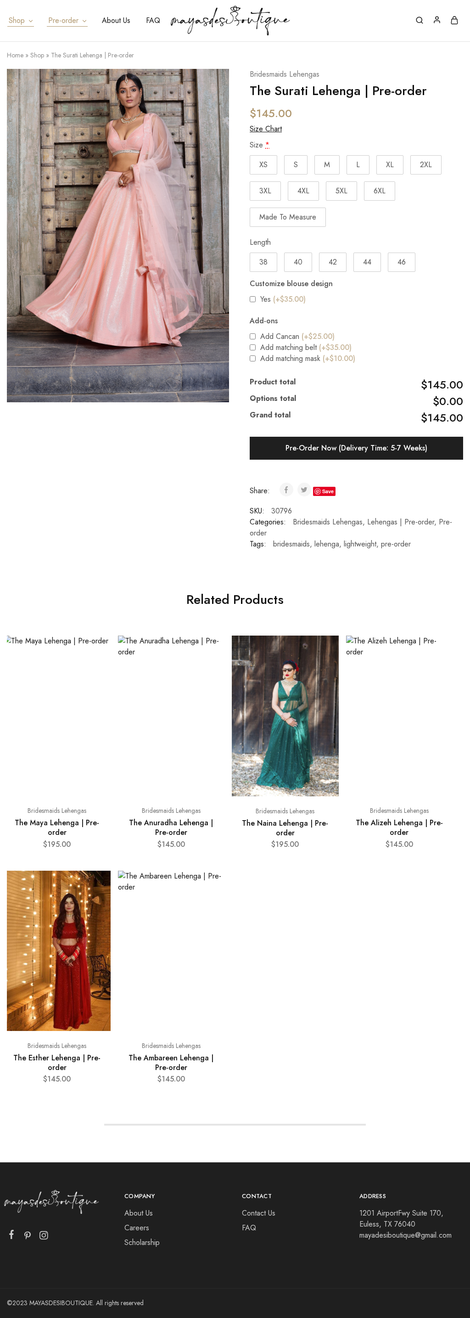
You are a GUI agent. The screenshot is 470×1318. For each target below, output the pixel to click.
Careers (136, 1227)
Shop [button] (17, 21)
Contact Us (258, 1213)
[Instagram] (44, 1237)
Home (15, 55)
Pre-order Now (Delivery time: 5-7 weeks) (356, 448)
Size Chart (266, 129)
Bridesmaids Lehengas (284, 74)
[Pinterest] (28, 1237)
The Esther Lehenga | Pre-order (57, 1063)
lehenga (326, 544)
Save (328, 491)
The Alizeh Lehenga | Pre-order (399, 827)
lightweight (360, 544)
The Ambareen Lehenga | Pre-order (171, 1063)
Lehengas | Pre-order (400, 522)
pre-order (396, 544)
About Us (116, 21)
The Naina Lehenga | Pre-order (285, 828)
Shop (37, 55)
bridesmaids (291, 544)
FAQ (153, 21)
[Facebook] (12, 1236)
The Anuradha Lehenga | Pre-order (171, 827)
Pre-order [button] (63, 21)
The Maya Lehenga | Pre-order (57, 827)
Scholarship (142, 1242)
